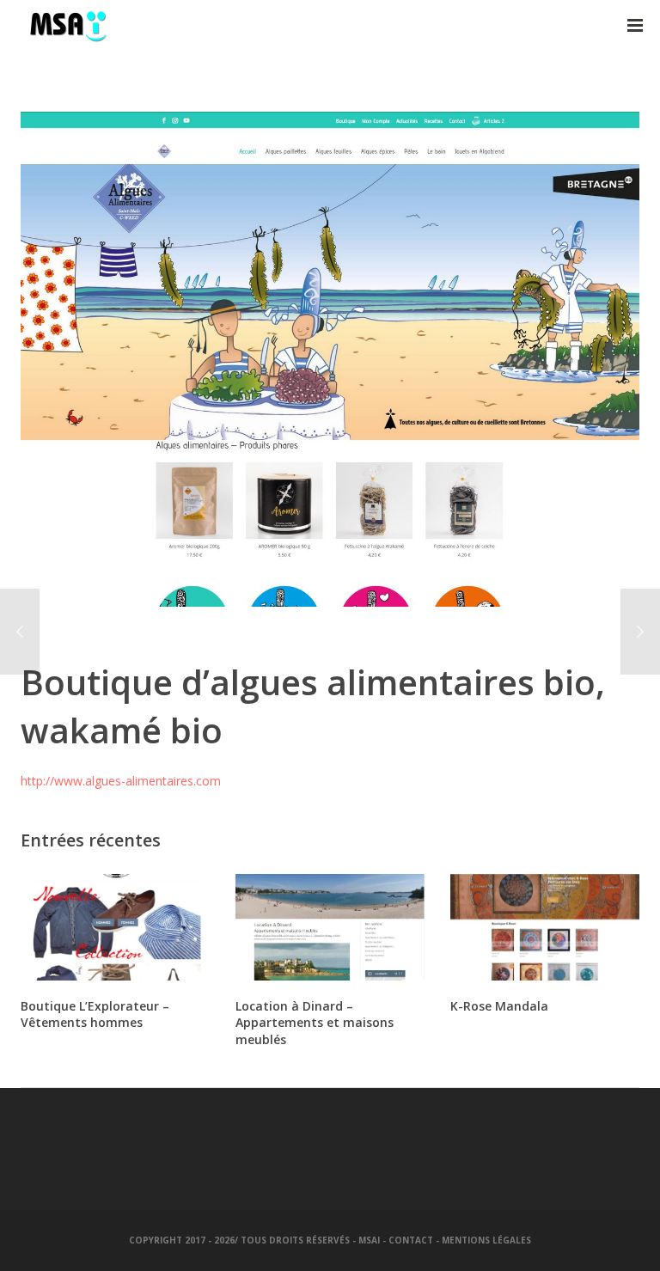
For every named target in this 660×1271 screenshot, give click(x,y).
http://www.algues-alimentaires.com (121, 781)
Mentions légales (486, 1240)
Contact (410, 1240)
